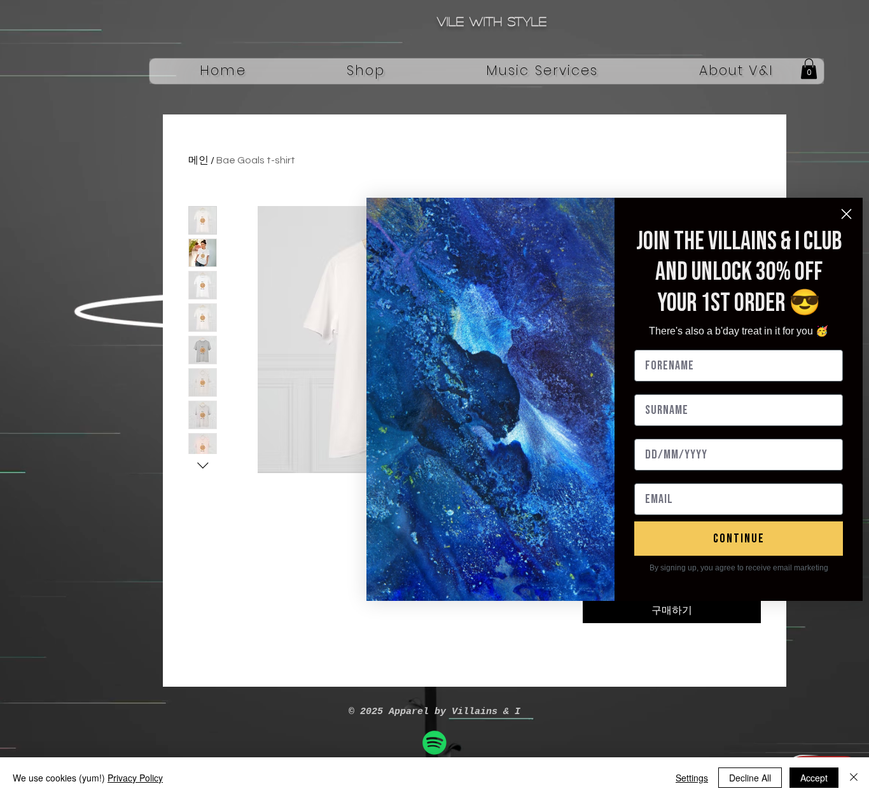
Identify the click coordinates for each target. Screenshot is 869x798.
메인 (198, 160)
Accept (814, 777)
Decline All (750, 777)
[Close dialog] (846, 214)
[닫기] (853, 777)
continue (739, 538)
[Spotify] (434, 743)
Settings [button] (692, 777)
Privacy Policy (135, 777)
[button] (366, 71)
